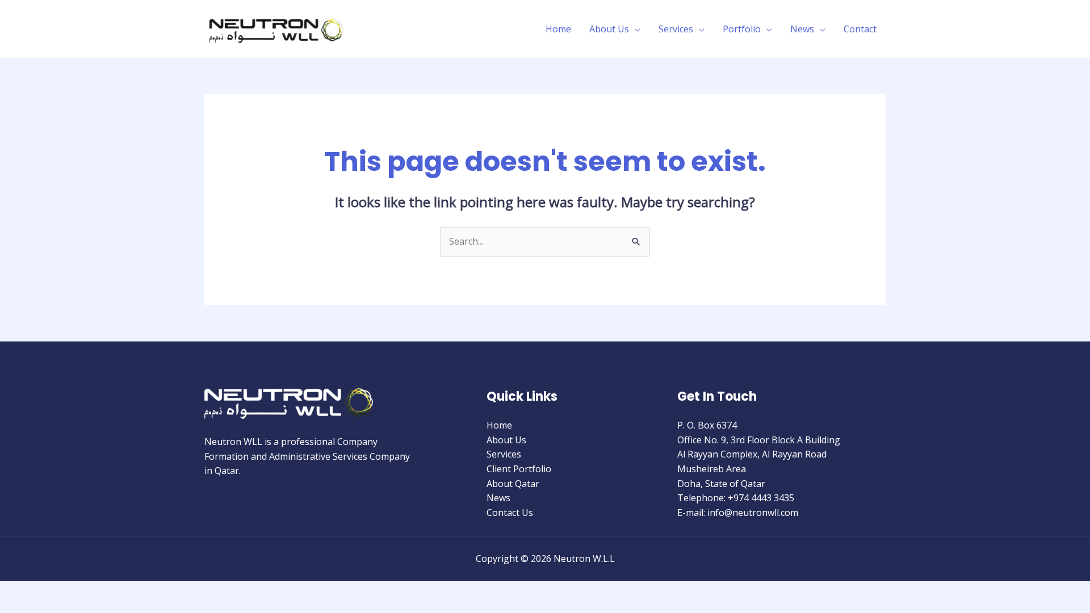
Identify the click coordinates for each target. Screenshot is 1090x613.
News (802, 29)
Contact (860, 29)
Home (558, 29)
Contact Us (510, 512)
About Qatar (513, 483)
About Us (609, 29)
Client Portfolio (519, 469)
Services (676, 29)
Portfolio (742, 29)
